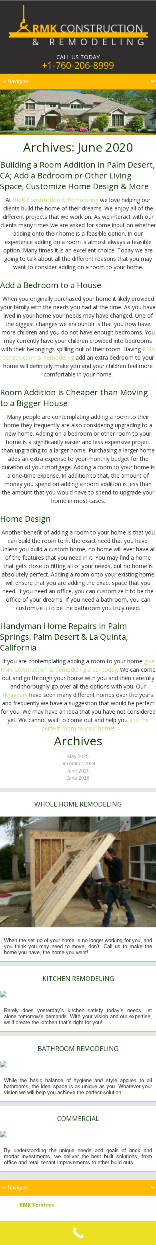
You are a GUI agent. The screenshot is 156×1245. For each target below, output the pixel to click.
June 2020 (78, 771)
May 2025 (78, 756)
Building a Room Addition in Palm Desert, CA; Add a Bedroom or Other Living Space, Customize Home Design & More (77, 175)
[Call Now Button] (78, 1233)
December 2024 (78, 764)
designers (15, 695)
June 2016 (78, 778)
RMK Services (37, 1204)
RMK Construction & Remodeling (55, 200)
